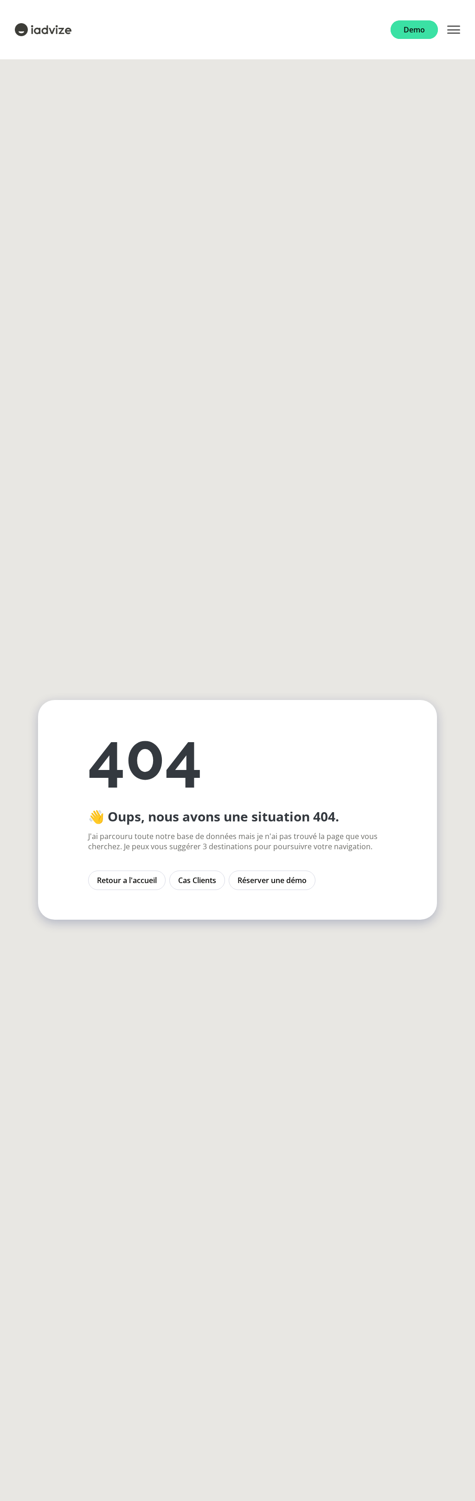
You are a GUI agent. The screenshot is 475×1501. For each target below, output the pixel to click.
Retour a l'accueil (127, 880)
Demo (414, 30)
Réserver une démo (272, 880)
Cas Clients (197, 880)
